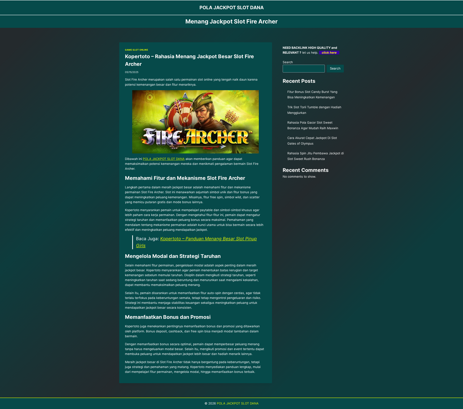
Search (288, 62)
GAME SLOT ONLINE (136, 49)
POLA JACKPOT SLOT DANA (164, 159)
